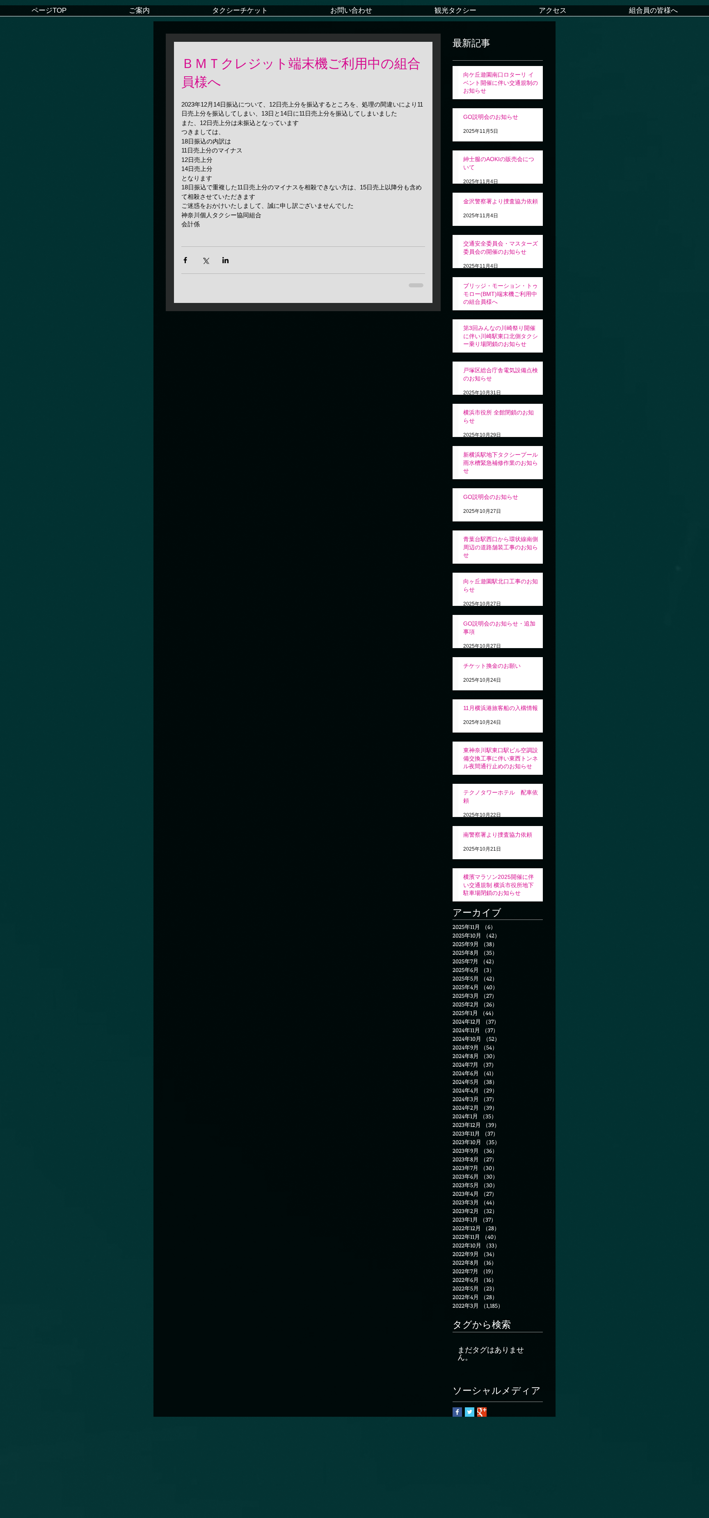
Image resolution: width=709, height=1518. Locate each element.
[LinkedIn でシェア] (225, 260)
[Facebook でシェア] (185, 260)
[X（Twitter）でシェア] (205, 260)
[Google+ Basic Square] (482, 1412)
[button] (139, 13)
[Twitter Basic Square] (469, 1412)
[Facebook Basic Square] (457, 1412)
